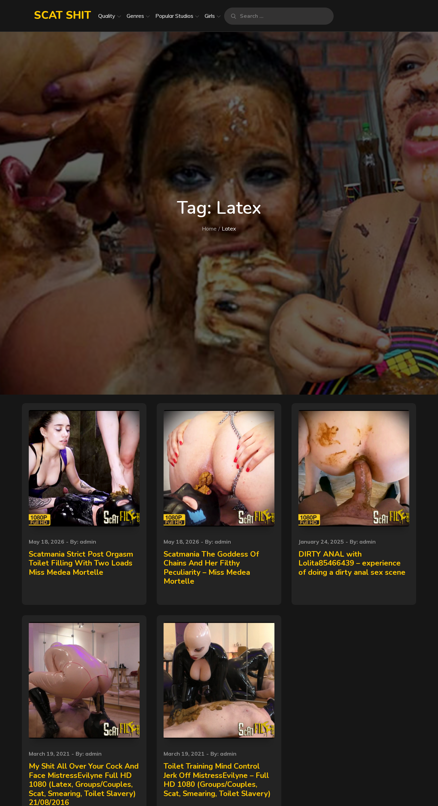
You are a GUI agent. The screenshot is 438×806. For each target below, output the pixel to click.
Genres (135, 15)
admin (88, 541)
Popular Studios (174, 15)
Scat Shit (62, 15)
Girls (210, 15)
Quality (106, 15)
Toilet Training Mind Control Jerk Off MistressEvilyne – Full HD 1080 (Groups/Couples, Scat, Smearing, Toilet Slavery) (217, 779)
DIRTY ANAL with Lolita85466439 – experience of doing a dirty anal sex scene (351, 563)
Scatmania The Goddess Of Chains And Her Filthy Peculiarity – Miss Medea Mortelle (211, 567)
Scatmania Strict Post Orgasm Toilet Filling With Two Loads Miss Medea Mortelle (81, 563)
